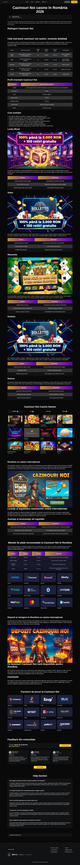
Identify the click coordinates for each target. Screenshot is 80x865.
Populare (14, 411)
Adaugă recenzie (65, 745)
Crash (47, 411)
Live (31, 411)
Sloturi (63, 411)
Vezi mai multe (40, 767)
